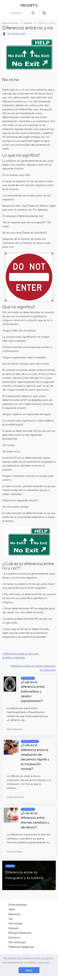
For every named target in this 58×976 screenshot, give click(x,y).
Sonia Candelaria (14, 851)
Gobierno (14, 937)
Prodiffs (29, 5)
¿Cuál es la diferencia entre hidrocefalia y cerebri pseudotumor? (33, 692)
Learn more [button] (43, 962)
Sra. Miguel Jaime (16, 34)
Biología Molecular (20, 933)
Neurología (15, 923)
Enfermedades (27, 678)
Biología (13, 928)
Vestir (11, 909)
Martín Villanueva (14, 729)
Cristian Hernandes (15, 797)
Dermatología (17, 942)
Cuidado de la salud (29, 741)
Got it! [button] (29, 970)
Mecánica (10, 866)
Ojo (10, 919)
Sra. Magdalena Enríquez (16, 885)
